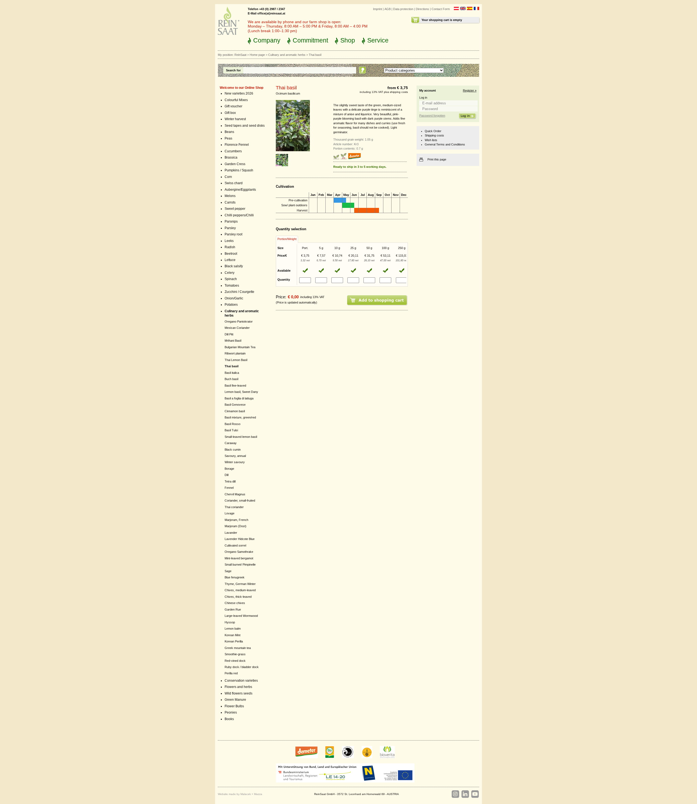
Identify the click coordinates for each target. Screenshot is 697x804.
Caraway (231, 443)
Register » (469, 90)
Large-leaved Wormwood (241, 615)
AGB (387, 9)
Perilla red (231, 673)
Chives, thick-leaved (238, 596)
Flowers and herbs (238, 687)
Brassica (231, 157)
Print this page (436, 159)
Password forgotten (432, 115)
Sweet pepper (235, 209)
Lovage (229, 513)
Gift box (230, 113)
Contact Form (441, 9)
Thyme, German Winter (240, 583)
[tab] (287, 239)
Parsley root (233, 234)
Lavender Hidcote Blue (240, 539)
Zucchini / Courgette (239, 292)
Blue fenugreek (234, 577)
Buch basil (231, 379)
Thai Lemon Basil (236, 360)
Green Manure (235, 700)
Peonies (231, 712)
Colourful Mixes (236, 100)
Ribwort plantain (235, 353)
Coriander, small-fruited (240, 500)
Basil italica (232, 372)
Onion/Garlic (234, 298)
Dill (226, 475)
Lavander (231, 532)
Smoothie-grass (235, 654)
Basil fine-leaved (235, 385)
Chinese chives (235, 603)
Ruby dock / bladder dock (242, 667)
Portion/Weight (286, 239)
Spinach (231, 279)
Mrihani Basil (233, 340)
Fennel (229, 487)
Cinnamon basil (235, 411)
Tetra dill (230, 481)
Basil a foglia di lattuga (239, 398)
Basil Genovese (235, 404)
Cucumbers (233, 151)
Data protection (403, 9)
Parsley (230, 228)
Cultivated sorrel (235, 545)
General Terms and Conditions (445, 144)
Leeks (229, 241)
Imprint (377, 9)
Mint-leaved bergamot (239, 558)
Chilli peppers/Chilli (239, 215)
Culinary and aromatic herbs (286, 54)
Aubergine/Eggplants (240, 190)
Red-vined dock (235, 660)
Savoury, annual (235, 455)
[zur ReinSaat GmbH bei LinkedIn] (465, 794)
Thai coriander (234, 507)
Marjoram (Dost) (235, 526)
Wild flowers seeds (238, 693)
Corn (228, 177)
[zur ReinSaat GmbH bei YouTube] (474, 794)
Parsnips (231, 221)
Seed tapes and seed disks (245, 126)
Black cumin (233, 449)
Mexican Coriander (237, 327)
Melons (230, 196)
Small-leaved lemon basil (241, 436)
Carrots (230, 202)
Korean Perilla (234, 641)
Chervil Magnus (235, 494)
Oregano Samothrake (239, 551)
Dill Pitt (229, 334)
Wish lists (431, 140)
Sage (228, 571)
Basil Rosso (232, 424)
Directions (422, 9)
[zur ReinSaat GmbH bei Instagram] (455, 794)
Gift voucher (233, 106)
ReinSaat (240, 54)
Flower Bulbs (234, 706)
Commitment (310, 40)
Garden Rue (233, 609)
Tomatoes (232, 285)
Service (378, 40)
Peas (228, 138)
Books (229, 719)
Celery (229, 273)
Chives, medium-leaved (240, 590)
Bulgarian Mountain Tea (240, 347)
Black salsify (234, 266)
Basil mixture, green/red (240, 417)
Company (266, 40)
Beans (229, 132)
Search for (233, 70)
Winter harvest (235, 119)
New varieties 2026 (239, 93)
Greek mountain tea (238, 648)
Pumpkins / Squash (239, 170)
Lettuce (230, 260)
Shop (347, 40)
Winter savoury (235, 462)
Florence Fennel (237, 145)
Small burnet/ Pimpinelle (240, 564)
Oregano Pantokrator (239, 321)
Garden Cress (235, 164)
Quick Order (433, 131)
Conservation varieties (241, 680)
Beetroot (231, 254)
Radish (230, 247)
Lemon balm (233, 628)
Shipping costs (434, 135)
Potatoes (231, 305)
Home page (257, 54)
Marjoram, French (236, 519)
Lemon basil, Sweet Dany (241, 391)
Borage (229, 468)
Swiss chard (234, 183)
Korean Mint (232, 635)
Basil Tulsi (231, 430)
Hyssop (230, 622)
